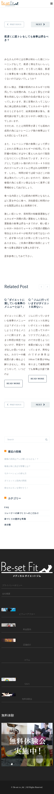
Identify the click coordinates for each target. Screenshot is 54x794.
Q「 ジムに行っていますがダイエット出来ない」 (38, 303)
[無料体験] (27, 744)
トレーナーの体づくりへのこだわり (21, 513)
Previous (15, 24)
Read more (13, 383)
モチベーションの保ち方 (15, 473)
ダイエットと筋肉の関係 (15, 481)
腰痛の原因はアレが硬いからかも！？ (21, 459)
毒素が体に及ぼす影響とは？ (17, 466)
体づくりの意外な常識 (15, 519)
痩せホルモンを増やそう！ (17, 488)
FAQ (6, 507)
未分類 (7, 525)
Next (39, 24)
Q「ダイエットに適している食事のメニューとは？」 (14, 303)
